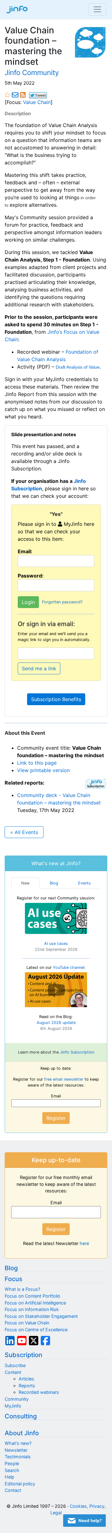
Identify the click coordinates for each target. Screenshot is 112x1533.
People (12, 1463)
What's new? (18, 1443)
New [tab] (25, 883)
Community (17, 1399)
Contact (13, 1490)
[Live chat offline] (84, 1520)
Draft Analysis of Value (78, 367)
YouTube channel (68, 967)
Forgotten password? (62, 602)
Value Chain (37, 102)
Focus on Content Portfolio (32, 1296)
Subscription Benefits (56, 699)
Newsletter (16, 1450)
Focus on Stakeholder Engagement (41, 1316)
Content (13, 1372)
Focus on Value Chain (27, 1322)
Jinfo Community (32, 72)
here (84, 1243)
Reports (27, 1385)
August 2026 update (56, 1022)
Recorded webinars (39, 1392)
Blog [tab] (54, 883)
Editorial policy (20, 1483)
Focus (13, 1279)
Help (9, 1476)
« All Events (24, 832)
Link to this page (37, 763)
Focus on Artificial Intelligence (35, 1302)
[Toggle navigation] (97, 9)
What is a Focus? (22, 1289)
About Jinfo (22, 1433)
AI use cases (56, 943)
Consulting (21, 1416)
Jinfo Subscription (77, 1052)
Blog (11, 1268)
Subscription (23, 1355)
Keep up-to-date (56, 1160)
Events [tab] (84, 883)
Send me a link (39, 668)
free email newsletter (63, 1079)
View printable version (43, 770)
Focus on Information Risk (32, 1309)
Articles (26, 1378)
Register (56, 1118)
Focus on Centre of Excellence (36, 1329)
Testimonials (18, 1456)
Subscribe (15, 1365)
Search (12, 1470)
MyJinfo (13, 1405)
